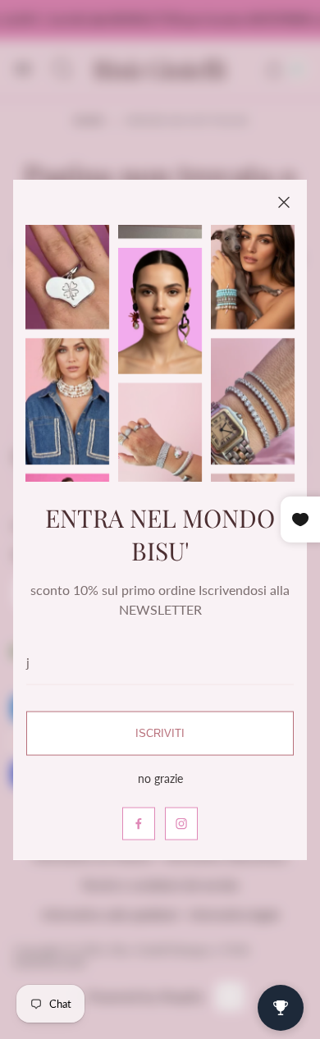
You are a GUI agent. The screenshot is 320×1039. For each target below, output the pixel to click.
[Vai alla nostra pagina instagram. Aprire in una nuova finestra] (181, 823)
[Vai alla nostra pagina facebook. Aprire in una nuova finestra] (138, 823)
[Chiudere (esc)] (284, 203)
